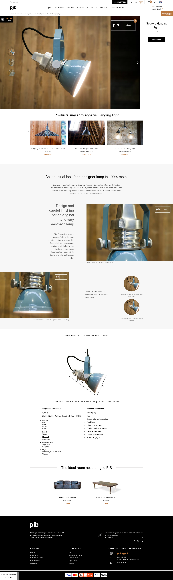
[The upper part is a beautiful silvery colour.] (131, 307)
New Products (117, 7)
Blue (88, 416)
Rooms (70, 7)
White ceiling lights (93, 437)
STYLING (134, 2)
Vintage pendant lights (94, 434)
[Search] (11, 2)
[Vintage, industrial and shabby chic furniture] (15, 7)
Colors (103, 7)
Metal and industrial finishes (96, 428)
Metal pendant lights (94, 431)
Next (138, 62)
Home (12, 14)
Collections (20, 14)
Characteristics (72, 335)
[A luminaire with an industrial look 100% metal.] (131, 283)
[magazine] (49, 7)
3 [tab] (11, 73)
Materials (92, 7)
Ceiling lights (39, 14)
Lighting (29, 14)
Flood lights (90, 422)
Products (59, 7)
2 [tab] (11, 62)
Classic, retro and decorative (97, 419)
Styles (80, 7)
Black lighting (91, 413)
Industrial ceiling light (94, 425)
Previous (2, 62)
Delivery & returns (91, 335)
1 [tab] (11, 52)
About (105, 335)
